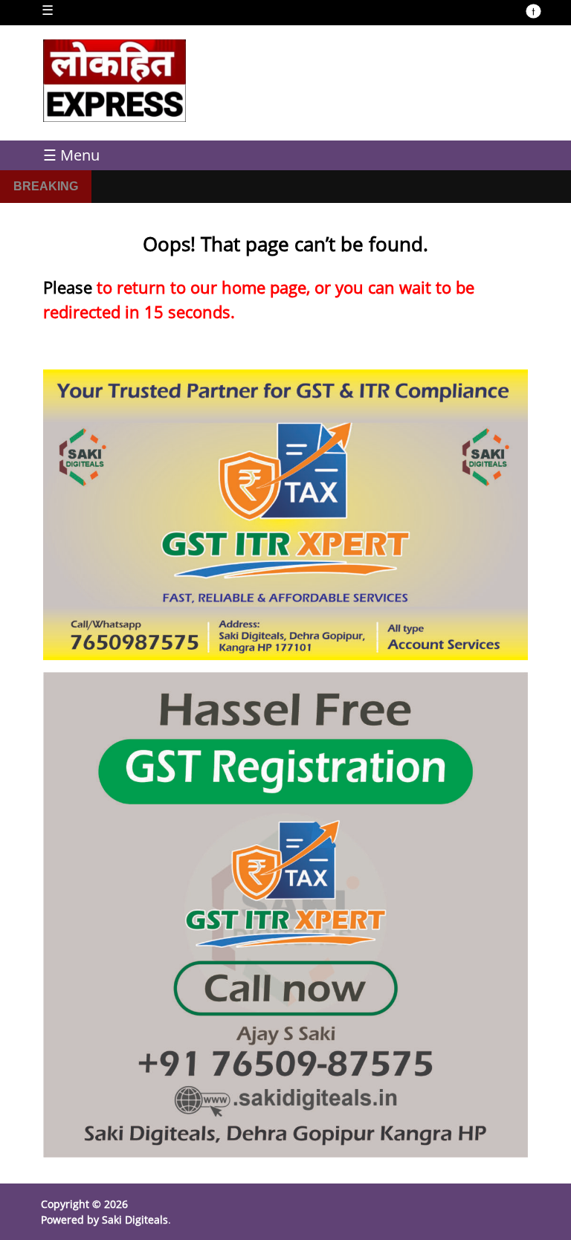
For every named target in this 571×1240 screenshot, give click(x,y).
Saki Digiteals (135, 1219)
